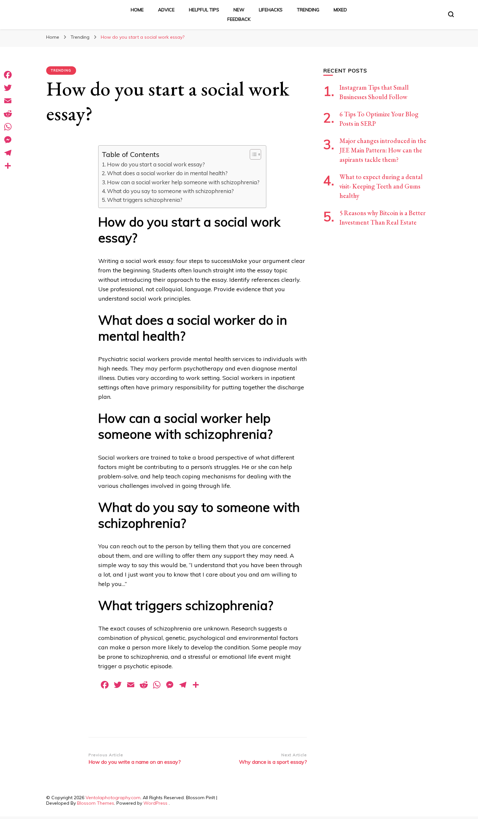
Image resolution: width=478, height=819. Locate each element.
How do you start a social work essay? (156, 164)
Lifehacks (271, 10)
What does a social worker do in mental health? (167, 173)
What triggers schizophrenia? (144, 199)
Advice (166, 10)
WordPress (155, 803)
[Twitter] (7, 87)
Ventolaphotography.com (113, 797)
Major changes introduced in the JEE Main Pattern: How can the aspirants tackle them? (382, 150)
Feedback (238, 19)
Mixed (340, 10)
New (239, 10)
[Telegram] (7, 152)
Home (137, 10)
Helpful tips (204, 10)
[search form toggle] (451, 14)
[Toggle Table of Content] (252, 154)
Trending (308, 10)
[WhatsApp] (7, 126)
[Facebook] (7, 74)
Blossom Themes (95, 803)
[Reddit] (7, 113)
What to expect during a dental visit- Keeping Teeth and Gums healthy (381, 186)
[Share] (7, 165)
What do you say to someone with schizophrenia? (170, 191)
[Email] (7, 100)
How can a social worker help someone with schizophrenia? (183, 182)
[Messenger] (7, 139)
